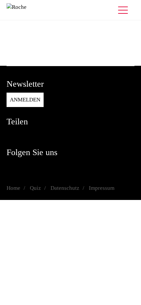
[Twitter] (38, 166)
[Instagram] (25, 166)
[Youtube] (64, 166)
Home (13, 188)
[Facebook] (11, 166)
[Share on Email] (51, 135)
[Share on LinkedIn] (25, 135)
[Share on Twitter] (38, 135)
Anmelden (25, 100)
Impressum (101, 188)
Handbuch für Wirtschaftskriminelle (49, 54)
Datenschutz (64, 188)
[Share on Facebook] (11, 135)
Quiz (12, 46)
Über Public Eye (25, 62)
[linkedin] (51, 166)
